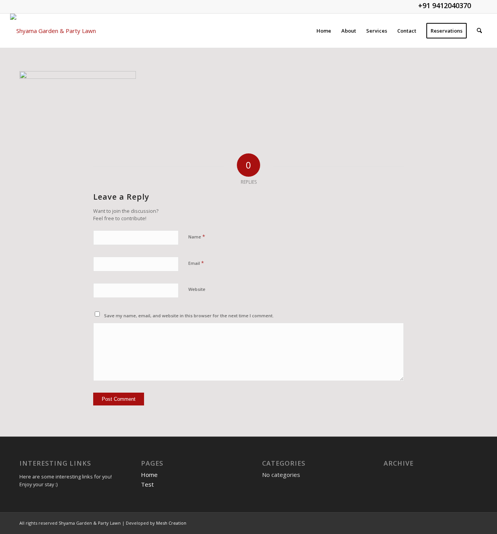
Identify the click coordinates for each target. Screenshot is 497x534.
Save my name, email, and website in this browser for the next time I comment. (189, 315)
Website (196, 289)
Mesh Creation (171, 523)
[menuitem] (323, 31)
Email (196, 262)
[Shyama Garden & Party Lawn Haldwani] (61, 31)
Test (147, 484)
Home (149, 474)
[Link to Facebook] (481, 6)
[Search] (479, 31)
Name (196, 236)
